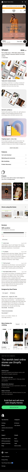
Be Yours (8, 52)
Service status (17, 445)
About (15, 438)
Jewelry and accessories (7, 427)
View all (17, 324)
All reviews (4, 239)
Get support (5, 293)
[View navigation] (25, 2)
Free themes (17, 425)
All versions (10, 307)
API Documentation (6, 441)
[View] (7, 214)
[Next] (25, 207)
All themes (12, 293)
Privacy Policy (5, 459)
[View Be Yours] (18, 191)
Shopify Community (6, 443)
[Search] (22, 2)
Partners (16, 441)
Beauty (3, 425)
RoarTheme (5, 57)
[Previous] (22, 207)
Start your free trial (14, 407)
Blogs (3, 445)
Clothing (3, 423)
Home (3, 430)
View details (4, 307)
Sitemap (3, 466)
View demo (19, 41)
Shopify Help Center (6, 438)
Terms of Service (5, 456)
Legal (15, 443)
